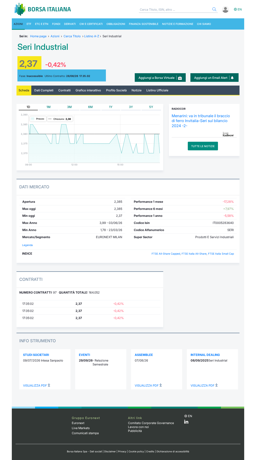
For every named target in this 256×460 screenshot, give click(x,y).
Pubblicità (135, 431)
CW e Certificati (91, 23)
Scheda (24, 90)
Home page (38, 36)
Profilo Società (116, 90)
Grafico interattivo (88, 90)
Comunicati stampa (85, 433)
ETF (29, 23)
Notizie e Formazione (177, 23)
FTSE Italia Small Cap (221, 253)
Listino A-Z (91, 36)
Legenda (27, 245)
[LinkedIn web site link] (186, 422)
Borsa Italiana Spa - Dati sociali (84, 451)
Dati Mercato (34, 186)
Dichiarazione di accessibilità (172, 451)
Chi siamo (204, 23)
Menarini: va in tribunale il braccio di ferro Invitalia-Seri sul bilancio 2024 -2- (201, 120)
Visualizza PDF (35, 385)
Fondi (56, 23)
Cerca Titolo (72, 36)
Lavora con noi (138, 427)
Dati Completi (43, 90)
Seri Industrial (42, 47)
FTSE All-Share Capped (166, 253)
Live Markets (81, 428)
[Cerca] (214, 10)
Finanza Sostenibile (143, 23)
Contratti (64, 90)
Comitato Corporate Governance (151, 423)
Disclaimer (110, 451)
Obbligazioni (115, 23)
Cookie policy (136, 451)
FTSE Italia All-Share (194, 253)
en (240, 9)
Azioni (18, 23)
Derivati (70, 23)
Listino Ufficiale (157, 90)
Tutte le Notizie (203, 146)
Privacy (122, 451)
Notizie (136, 90)
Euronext (78, 423)
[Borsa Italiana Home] (43, 9)
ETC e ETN (41, 23)
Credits (150, 451)
